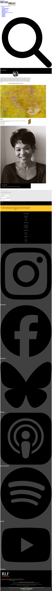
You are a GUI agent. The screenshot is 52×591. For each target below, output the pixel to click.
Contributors (26, 227)
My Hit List (26, 226)
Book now (26, 232)
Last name (11, 195)
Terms (26, 241)
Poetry (26, 218)
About (26, 239)
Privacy (26, 240)
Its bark (1, 119)
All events (26, 234)
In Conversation (26, 225)
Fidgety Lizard (27, 586)
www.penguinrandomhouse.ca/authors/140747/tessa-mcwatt (15, 83)
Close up (26, 217)
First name (1, 195)
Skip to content (2, 0)
